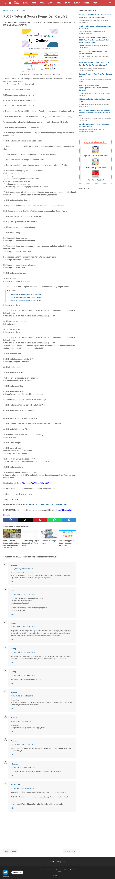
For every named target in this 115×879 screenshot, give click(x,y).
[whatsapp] (54, 520)
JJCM (59, 3)
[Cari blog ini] (110, 3)
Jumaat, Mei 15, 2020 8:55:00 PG (22, 788)
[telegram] (69, 520)
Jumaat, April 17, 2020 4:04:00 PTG (23, 627)
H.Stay (77, 3)
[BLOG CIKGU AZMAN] (11, 3)
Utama (51, 862)
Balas (12, 582)
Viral (42, 3)
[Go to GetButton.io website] (5, 876)
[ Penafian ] (62, 869)
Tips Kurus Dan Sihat (96, 180)
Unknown (14, 565)
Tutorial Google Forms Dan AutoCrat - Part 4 (25, 297)
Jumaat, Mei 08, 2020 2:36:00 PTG (23, 767)
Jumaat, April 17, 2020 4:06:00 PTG (23, 652)
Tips (34, 3)
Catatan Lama (70, 851)
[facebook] (10, 520)
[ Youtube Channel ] (70, 869)
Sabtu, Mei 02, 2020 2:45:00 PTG (22, 696)
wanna (13, 591)
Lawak (50, 3)
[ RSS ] (60, 871)
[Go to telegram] (5, 872)
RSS (64, 862)
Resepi (86, 3)
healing (13, 623)
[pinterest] (40, 520)
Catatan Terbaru (10, 851)
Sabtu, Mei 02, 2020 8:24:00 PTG (22, 721)
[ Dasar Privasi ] (43, 869)
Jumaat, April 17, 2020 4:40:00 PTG (23, 675)
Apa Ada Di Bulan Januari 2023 (96, 156)
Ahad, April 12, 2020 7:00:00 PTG (22, 569)
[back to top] (110, 874)
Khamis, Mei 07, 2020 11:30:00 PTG (23, 744)
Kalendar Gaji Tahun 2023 (96, 168)
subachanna (15, 764)
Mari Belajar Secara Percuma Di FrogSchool (25, 294)
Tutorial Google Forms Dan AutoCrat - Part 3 (25, 301)
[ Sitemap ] (55, 871)
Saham (67, 3)
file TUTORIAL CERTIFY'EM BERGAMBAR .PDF (48, 505)
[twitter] (25, 520)
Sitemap (58, 862)
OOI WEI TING (15, 785)
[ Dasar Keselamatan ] (53, 869)
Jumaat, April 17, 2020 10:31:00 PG (23, 594)
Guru (95, 3)
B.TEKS (26, 3)
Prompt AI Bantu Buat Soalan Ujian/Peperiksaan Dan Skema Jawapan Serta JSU (93, 87)
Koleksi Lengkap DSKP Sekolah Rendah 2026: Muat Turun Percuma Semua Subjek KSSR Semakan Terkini (94, 40)
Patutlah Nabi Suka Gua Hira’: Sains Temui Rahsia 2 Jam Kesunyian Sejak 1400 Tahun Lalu (94, 113)
